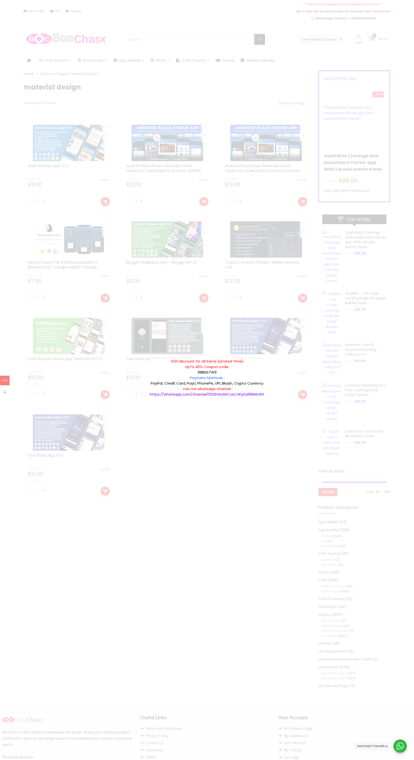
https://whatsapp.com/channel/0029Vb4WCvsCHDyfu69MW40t (207, 394)
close (266, 356)
